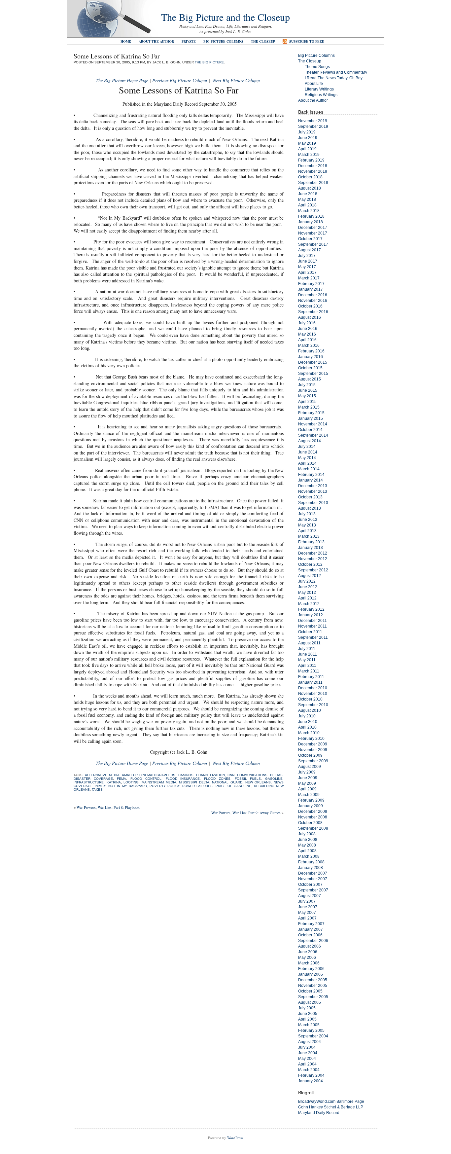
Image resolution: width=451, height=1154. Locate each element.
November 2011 (312, 626)
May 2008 (307, 845)
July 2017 (307, 255)
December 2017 (312, 227)
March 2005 (309, 1025)
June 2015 (307, 390)
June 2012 (307, 587)
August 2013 (309, 508)
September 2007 (313, 890)
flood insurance (183, 778)
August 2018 (309, 188)
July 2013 (307, 514)
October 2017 (310, 238)
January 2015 (310, 418)
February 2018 (311, 216)
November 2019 (312, 121)
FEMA (121, 778)
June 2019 (307, 137)
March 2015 (309, 407)
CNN (230, 775)
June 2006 (307, 952)
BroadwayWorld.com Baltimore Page (331, 1101)
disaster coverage (93, 778)
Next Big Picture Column (236, 80)
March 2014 (309, 469)
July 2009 (307, 772)
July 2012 (307, 581)
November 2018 (312, 171)
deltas (276, 775)
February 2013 (311, 542)
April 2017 (307, 272)
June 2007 (307, 907)
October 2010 (310, 699)
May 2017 (307, 267)
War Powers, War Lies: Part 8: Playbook (108, 807)
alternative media (102, 775)
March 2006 (309, 963)
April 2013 (307, 530)
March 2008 (309, 856)
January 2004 (310, 1081)
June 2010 (307, 721)
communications (252, 775)
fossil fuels (248, 778)
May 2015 (307, 396)
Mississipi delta (194, 782)
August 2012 (309, 575)
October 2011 (310, 632)
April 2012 (307, 598)
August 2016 (309, 317)
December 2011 (312, 620)
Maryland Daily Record (318, 1112)
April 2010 (307, 727)
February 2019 (311, 160)
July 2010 (307, 716)
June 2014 (307, 452)
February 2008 (311, 862)
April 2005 (307, 1019)
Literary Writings (319, 89)
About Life (314, 83)
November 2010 (312, 693)
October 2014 (310, 429)
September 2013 (313, 502)
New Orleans (258, 782)
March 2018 (309, 210)
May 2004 (307, 1058)
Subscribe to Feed (306, 41)
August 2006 (309, 946)
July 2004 (307, 1047)
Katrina (114, 782)
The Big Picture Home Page (122, 80)
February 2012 (311, 609)
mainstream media (159, 782)
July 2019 (307, 132)
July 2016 (307, 323)
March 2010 (309, 733)
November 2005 (312, 985)
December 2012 (312, 553)
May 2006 (307, 957)
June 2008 (307, 839)
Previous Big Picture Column (179, 80)
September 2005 (313, 996)
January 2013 (310, 547)
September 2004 (313, 1036)
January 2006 (310, 974)
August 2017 (309, 250)
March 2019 (309, 154)
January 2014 (310, 480)
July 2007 (307, 901)
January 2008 (310, 867)
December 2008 (312, 811)
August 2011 (309, 643)
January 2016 (310, 356)
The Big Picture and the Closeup (225, 16)
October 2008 (310, 822)
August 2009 (309, 766)
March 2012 (309, 603)
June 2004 (307, 1053)
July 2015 (307, 384)
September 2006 (313, 940)
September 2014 (313, 435)
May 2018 (307, 199)
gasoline (274, 778)
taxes (97, 789)
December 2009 (312, 744)
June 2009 (307, 777)
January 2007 (310, 929)
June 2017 (307, 261)
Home (126, 41)
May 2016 (307, 334)
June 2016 (307, 328)
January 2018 (310, 222)
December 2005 (312, 980)
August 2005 (309, 1002)
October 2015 (310, 368)
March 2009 (309, 794)
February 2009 (311, 800)
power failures (197, 786)
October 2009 (310, 755)
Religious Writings (321, 94)
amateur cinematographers (148, 775)
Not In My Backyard (127, 786)
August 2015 (309, 379)
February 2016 (311, 351)
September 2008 (313, 828)
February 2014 (311, 474)
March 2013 (309, 536)
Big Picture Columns (223, 41)
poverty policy (165, 786)
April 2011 (307, 665)
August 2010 (309, 710)
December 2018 (312, 165)
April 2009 (307, 789)
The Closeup (263, 41)
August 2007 (309, 895)
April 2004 (307, 1064)
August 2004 (309, 1041)
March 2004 (309, 1069)
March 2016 (309, 345)
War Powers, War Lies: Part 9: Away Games (246, 812)
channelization (210, 775)
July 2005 (307, 1008)
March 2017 (309, 278)
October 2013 (310, 497)
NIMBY (100, 786)
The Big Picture (209, 62)
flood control (145, 778)
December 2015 (312, 362)
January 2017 (310, 289)
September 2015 (313, 373)
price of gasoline (233, 786)
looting (131, 782)
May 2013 (307, 525)
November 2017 (312, 233)
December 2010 (312, 688)
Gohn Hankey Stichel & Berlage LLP (330, 1107)
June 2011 (307, 654)
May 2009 (307, 783)
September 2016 (313, 311)
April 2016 (307, 340)
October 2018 (310, 177)
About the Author (156, 41)
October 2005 (310, 991)
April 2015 (307, 401)
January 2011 (310, 682)
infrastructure (89, 782)
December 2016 (312, 295)
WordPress (235, 1137)
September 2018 (313, 182)
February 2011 (311, 676)
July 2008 (307, 834)
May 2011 (307, 660)
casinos (185, 775)
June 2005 (307, 1013)
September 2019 (313, 126)
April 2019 (307, 149)
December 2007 (312, 873)
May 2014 (307, 457)
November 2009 (312, 749)
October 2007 (310, 884)
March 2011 (308, 671)
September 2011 (313, 637)
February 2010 (311, 738)
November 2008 (312, 817)
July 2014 (307, 446)
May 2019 (307, 143)
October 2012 (310, 564)
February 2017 (311, 283)
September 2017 (313, 244)
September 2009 (313, 761)
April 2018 (307, 205)
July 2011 (306, 648)
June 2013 (307, 519)
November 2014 (312, 424)
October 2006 (310, 935)
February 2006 (311, 968)
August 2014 (309, 441)
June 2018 (307, 194)
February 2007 (311, 923)
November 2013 (312, 491)
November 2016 (312, 300)
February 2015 (311, 413)
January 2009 (310, 806)
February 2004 (311, 1075)
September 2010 (313, 705)
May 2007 (307, 912)
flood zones (217, 778)
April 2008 (307, 850)
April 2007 (307, 918)
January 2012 (310, 615)
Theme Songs (317, 66)
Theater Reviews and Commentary (336, 72)
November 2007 (312, 879)
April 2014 (307, 463)
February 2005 (311, 1030)
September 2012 (313, 570)
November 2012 (312, 559)
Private (189, 41)
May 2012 (307, 592)
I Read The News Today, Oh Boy (334, 78)
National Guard (227, 782)
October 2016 (310, 306)
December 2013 (312, 486)
